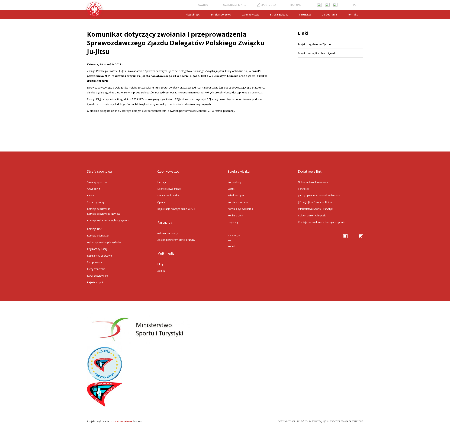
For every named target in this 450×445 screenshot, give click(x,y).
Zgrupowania (94, 262)
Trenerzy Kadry (95, 202)
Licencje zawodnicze (169, 188)
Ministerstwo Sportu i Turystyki (315, 208)
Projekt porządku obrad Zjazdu (317, 53)
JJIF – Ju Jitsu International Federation (319, 195)
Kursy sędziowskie (97, 275)
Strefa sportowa (221, 14)
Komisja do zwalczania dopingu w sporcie (321, 222)
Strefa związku (279, 14)
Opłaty (161, 202)
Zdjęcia (161, 270)
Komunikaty (234, 182)
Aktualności (193, 14)
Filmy (160, 264)
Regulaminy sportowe (99, 255)
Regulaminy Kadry (97, 249)
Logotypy (233, 222)
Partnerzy (305, 14)
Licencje (162, 182)
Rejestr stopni (95, 282)
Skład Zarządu (236, 195)
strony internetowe (121, 421)
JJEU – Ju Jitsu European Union (315, 202)
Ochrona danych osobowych (314, 182)
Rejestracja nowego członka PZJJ (176, 208)
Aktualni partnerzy (167, 233)
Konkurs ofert (235, 215)
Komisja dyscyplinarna (240, 208)
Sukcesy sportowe (97, 182)
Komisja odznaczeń (98, 235)
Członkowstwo (250, 14)
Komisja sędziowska (98, 208)
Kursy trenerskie (96, 269)
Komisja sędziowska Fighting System (108, 220)
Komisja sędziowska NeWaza (104, 213)
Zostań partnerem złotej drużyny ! (176, 239)
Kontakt (353, 14)
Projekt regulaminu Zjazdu (314, 44)
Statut (231, 188)
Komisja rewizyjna (238, 202)
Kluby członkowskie (168, 195)
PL (354, 5)
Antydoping (93, 188)
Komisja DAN (94, 229)
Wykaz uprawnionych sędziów (104, 242)
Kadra (90, 195)
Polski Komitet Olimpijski (312, 215)
